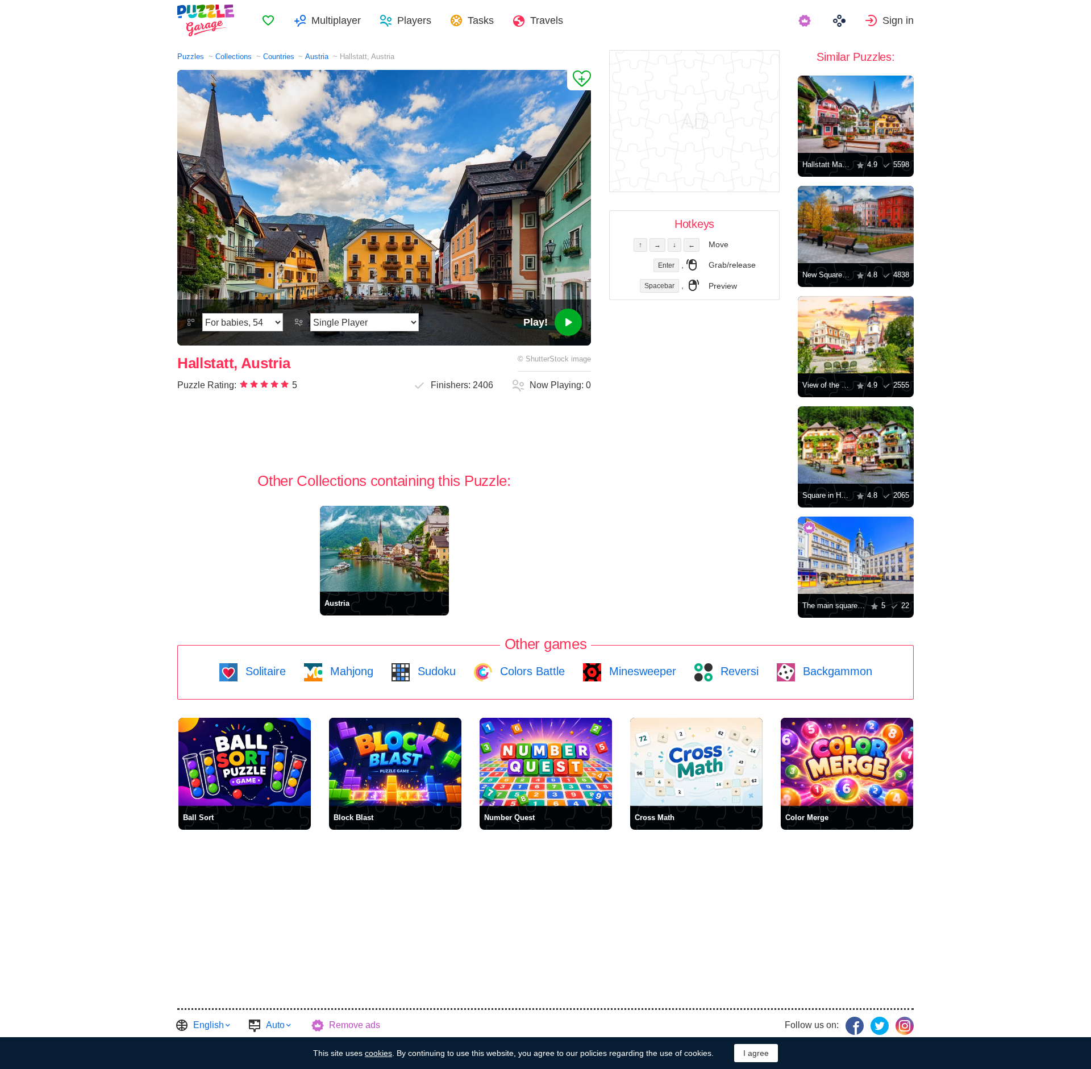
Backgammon (835, 671)
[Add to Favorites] (579, 80)
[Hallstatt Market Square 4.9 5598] (856, 114)
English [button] (208, 1025)
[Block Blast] (395, 762)
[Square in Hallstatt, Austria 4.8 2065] (856, 445)
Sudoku (435, 671)
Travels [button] (546, 20)
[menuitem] (268, 20)
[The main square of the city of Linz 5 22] (856, 555)
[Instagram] (905, 1026)
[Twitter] (880, 1026)
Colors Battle (531, 671)
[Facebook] (855, 1026)
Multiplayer (336, 20)
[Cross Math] (696, 762)
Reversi (738, 671)
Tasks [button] (481, 20)
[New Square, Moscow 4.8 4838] (856, 224)
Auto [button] (275, 1025)
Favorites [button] (268, 20)
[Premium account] (806, 20)
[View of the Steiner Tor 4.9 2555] (856, 334)
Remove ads (354, 1025)
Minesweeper (641, 671)
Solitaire (264, 671)
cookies (378, 1053)
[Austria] (384, 549)
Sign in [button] (898, 20)
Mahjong (350, 671)
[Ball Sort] (244, 762)
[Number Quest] (546, 762)
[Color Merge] (847, 762)
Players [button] (414, 20)
